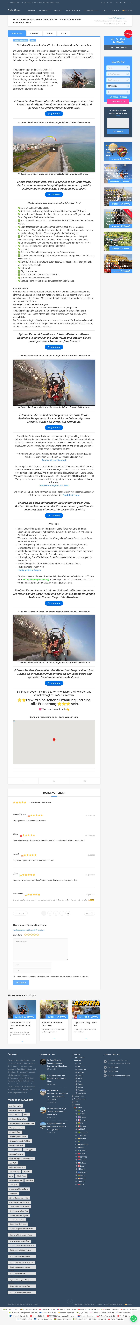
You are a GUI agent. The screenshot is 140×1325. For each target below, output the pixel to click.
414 (68, 913)
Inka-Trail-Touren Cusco (16, 1167)
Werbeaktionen (119, 18)
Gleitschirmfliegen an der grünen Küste (21, 1158)
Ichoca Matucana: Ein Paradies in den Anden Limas (56, 1078)
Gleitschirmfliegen (21, 40)
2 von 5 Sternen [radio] (28, 934)
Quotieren (55, 114)
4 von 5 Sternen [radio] (34, 934)
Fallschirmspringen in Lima (17, 1136)
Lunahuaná (82, 1093)
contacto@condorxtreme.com (119, 1075)
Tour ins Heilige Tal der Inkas (17, 1224)
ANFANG (31, 10)
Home (110, 18)
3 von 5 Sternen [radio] (31, 934)
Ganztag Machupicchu (16, 1145)
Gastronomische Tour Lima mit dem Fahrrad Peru (20, 1025)
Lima (32, 40)
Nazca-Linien (13, 1185)
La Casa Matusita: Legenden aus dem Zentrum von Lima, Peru (57, 1063)
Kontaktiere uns (91, 10)
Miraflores (29, 1180)
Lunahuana (26, 1172)
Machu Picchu (21, 1176)
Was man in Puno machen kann (19, 1241)
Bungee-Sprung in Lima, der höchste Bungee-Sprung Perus (118, 242)
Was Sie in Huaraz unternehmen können (19, 1267)
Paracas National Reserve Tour (18, 1198)
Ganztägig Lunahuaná (16, 1154)
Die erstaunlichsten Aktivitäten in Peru (21, 1123)
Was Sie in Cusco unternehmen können (21, 1263)
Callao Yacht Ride (14, 1115)
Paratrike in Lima (71, 495)
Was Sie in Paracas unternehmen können (19, 1286)
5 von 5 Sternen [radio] (37, 934)
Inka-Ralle (12, 1163)
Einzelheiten (16, 33)
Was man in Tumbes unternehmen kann (21, 1246)
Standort (34, 33)
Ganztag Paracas (14, 1150)
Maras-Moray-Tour (15, 1180)
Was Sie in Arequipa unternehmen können (20, 1250)
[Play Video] (54, 149)
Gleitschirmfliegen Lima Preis (54, 485)
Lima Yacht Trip (14, 1172)
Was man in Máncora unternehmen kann (20, 1235)
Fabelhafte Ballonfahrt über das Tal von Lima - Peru (118, 152)
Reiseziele (58, 10)
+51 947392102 (113, 1067)
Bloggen (115, 10)
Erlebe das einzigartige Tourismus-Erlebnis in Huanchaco (56, 1111)
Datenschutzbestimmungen (113, 1304)
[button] (133, 1318)
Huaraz (80, 1084)
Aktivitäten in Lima (15, 1106)
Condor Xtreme (14, 10)
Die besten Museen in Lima (17, 1119)
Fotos (104, 10)
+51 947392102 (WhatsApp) (36, 579)
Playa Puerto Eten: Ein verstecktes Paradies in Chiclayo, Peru (56, 1126)
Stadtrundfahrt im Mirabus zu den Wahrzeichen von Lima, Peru (118, 264)
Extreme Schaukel (15, 1132)
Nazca (80, 1078)
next (88, 913)
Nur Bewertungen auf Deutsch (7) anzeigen (29, 930)
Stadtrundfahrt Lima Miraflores (19, 1207)
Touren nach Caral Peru (16, 1220)
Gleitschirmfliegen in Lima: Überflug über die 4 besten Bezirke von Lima (118, 197)
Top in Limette (44, 10)
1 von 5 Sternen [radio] (25, 934)
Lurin (11, 1176)
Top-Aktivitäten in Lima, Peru (18, 1211)
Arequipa (81, 1066)
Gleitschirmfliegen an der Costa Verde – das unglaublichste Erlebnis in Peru (119, 219)
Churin (26, 1115)
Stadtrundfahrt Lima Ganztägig (19, 1202)
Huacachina (82, 1069)
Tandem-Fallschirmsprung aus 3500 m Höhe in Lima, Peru (117, 175)
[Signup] (117, 2)
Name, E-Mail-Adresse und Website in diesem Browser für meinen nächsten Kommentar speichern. (53, 976)
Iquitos (80, 1087)
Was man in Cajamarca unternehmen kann (21, 1228)
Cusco (80, 1063)
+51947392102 (14, 2)
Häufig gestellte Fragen (29, 570)
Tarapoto (81, 1090)
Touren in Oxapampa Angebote (18, 1215)
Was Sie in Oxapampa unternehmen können (20, 1280)
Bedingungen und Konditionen (84, 1304)
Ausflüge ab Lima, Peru (16, 1110)
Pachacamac (13, 1193)
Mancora (81, 1072)
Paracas (80, 1075)
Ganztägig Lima (29, 1150)
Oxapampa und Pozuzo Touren (18, 1189)
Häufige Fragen (73, 10)
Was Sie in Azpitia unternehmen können (19, 1256)
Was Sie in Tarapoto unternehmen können (20, 1292)
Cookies (99, 1304)
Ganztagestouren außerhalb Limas (20, 1141)
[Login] (121, 2)
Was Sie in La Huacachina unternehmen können (17, 1273)
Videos (50, 33)
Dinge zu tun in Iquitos (16, 1128)
